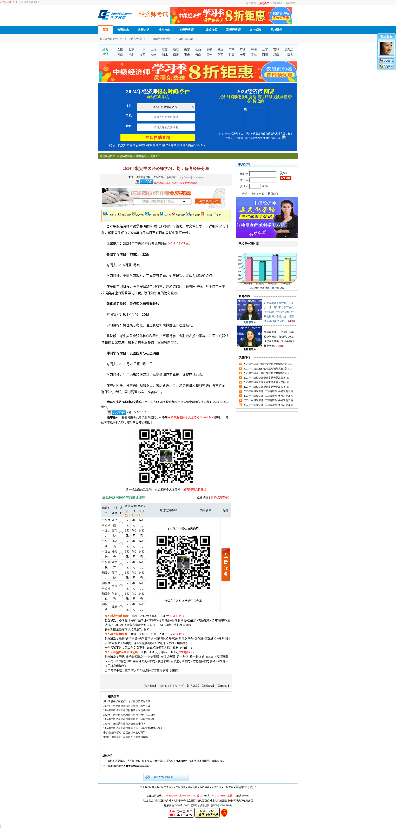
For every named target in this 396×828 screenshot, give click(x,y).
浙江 (176, 49)
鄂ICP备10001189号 (221, 805)
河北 (131, 54)
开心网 (208, 214)
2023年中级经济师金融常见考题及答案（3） (268, 377)
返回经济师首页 (163, 777)
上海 (154, 49)
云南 (198, 54)
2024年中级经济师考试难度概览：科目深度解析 (129, 719)
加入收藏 (150, 685)
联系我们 (157, 787)
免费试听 (202, 497)
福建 (220, 49)
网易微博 (180, 214)
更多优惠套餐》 (221, 497)
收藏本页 (172, 177)
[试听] (121, 522)
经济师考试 (153, 14)
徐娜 (114, 585)
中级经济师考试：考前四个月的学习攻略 (125, 737)
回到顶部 (208, 685)
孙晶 (114, 606)
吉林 (276, 49)
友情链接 (181, 787)
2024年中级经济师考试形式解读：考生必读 (126, 706)
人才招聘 (217, 787)
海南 (254, 49)
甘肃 (232, 54)
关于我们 (145, 787)
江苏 (165, 49)
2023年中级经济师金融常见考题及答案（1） (268, 386)
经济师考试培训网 (200, 805)
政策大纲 (144, 29)
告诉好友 (165, 685)
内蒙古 (288, 54)
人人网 (167, 214)
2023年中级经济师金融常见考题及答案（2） (268, 382)
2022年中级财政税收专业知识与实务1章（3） (268, 364)
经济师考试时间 (137, 38)
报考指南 (164, 29)
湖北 (165, 54)
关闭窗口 (223, 685)
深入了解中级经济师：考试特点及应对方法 (126, 701)
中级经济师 (210, 29)
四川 (176, 54)
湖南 (154, 54)
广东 (232, 49)
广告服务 (169, 787)
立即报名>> (177, 615)
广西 (243, 49)
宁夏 (243, 54)
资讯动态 (123, 29)
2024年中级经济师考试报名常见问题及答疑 (126, 710)
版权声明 (205, 787)
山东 (187, 49)
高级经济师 (233, 29)
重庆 (187, 54)
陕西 (220, 54)
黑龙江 (288, 49)
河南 (120, 54)
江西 (142, 54)
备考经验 (255, 29)
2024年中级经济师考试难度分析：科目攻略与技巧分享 (133, 728)
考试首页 (251, 3)
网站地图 (193, 787)
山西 (198, 49)
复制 (218, 214)
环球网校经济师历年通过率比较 (267, 288)
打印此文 (193, 685)
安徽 (209, 49)
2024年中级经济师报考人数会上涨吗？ (124, 723)
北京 (131, 49)
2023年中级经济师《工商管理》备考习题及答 (268, 391)
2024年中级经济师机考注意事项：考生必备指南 (129, 714)
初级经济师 (186, 29)
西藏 (265, 54)
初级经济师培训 (161, 38)
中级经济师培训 (184, 38)
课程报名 (277, 3)
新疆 (276, 54)
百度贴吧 (195, 214)
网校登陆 (291, 3)
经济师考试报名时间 (111, 38)
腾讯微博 (154, 214)
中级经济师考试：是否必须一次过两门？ (125, 732)
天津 (142, 49)
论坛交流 (228, 787)
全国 (120, 49)
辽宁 (265, 49)
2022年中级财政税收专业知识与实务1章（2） (268, 368)
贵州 (209, 54)
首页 (105, 29)
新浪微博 (126, 214)
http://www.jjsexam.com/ (192, 177)
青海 (254, 54)
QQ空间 (140, 214)
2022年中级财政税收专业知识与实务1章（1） (268, 373)
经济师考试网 (124, 156)
